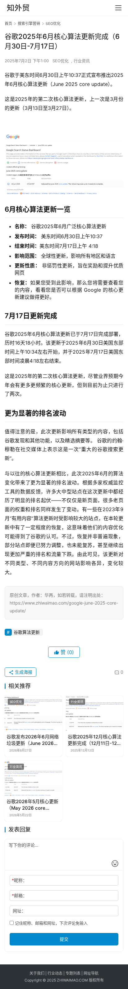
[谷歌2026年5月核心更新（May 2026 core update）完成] (33, 779)
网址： (19, 910)
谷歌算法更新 (27, 632)
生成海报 (23, 672)
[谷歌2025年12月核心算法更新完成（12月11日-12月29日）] (94, 713)
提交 (64, 939)
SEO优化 (61, 60)
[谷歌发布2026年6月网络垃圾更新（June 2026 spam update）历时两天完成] (33, 713)
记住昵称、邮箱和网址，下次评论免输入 (51, 923)
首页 (8, 23)
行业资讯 (82, 60)
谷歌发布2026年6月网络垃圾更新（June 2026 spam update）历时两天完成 (33, 740)
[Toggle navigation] (118, 7)
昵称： (19, 880)
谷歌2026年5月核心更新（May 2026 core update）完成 (32, 804)
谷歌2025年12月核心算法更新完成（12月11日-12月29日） (94, 740)
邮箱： (19, 895)
